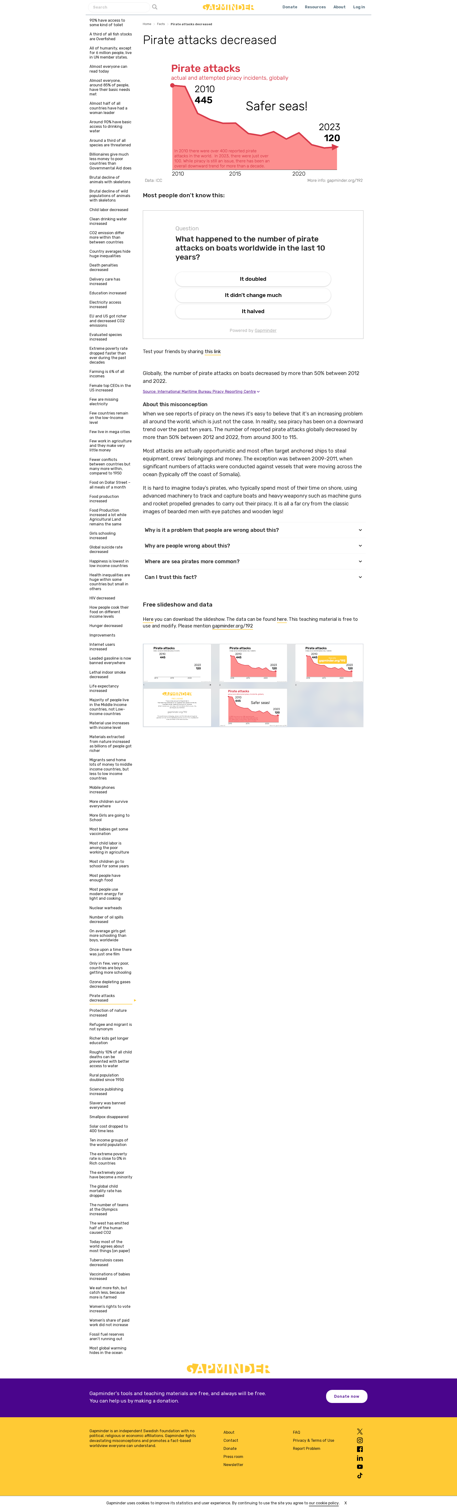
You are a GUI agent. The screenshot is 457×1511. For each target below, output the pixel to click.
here (282, 619)
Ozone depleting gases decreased (109, 984)
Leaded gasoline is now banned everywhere (110, 660)
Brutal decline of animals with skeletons (109, 179)
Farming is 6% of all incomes (106, 373)
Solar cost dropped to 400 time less (108, 1128)
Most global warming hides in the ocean (107, 1350)
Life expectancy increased (104, 688)
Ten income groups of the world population (108, 1142)
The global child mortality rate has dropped (105, 1191)
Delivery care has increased (104, 281)
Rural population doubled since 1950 (106, 1077)
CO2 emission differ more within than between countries (106, 237)
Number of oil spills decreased (106, 919)
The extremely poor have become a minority (110, 1174)
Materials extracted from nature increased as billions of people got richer (110, 744)
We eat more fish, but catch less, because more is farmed (108, 1292)
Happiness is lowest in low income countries (109, 563)
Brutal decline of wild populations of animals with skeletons (109, 195)
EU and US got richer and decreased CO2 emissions (108, 320)
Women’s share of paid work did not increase (109, 1322)
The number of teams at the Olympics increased (108, 1209)
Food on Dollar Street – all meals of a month (109, 484)
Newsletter (233, 1464)
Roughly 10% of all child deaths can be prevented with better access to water (110, 1059)
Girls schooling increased (102, 535)
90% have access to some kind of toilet (107, 22)
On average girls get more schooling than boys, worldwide (107, 935)
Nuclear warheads (105, 908)
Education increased (107, 293)
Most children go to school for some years (109, 863)
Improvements (102, 635)
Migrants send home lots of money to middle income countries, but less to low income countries (110, 769)
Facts (161, 24)
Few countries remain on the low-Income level (108, 418)
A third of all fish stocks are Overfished (110, 36)
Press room (233, 1456)
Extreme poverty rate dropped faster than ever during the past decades (108, 355)
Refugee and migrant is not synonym (110, 1026)
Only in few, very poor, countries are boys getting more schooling (110, 968)
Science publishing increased (106, 1091)
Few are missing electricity (103, 401)
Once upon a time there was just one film (110, 951)
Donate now (346, 1396)
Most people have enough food (104, 877)
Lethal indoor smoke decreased (107, 674)
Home (147, 24)
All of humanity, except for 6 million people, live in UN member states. (110, 52)
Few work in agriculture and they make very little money (110, 445)
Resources (315, 7)
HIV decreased (102, 598)
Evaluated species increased (105, 336)
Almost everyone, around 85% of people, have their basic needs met (109, 87)
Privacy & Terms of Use (313, 1440)
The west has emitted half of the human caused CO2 (109, 1227)
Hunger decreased (106, 625)
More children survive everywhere (108, 803)
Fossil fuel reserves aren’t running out (106, 1336)
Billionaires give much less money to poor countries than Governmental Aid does (110, 161)
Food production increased (104, 498)
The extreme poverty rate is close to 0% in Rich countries (108, 1158)
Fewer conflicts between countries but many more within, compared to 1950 (109, 466)
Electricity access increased (105, 304)
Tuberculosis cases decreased (106, 1262)
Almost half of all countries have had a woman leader (108, 108)
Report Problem (306, 1448)
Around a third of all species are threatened (110, 142)
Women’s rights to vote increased (109, 1308)
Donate (290, 7)
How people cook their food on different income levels (109, 612)
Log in (359, 7)
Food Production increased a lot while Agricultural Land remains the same (107, 517)
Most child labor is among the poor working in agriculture (109, 847)
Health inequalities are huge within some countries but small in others (109, 582)
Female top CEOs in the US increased (110, 387)
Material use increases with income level (109, 725)
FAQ (296, 1432)
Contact (231, 1440)
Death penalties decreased (103, 267)
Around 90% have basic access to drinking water (110, 126)
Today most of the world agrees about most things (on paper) (109, 1246)
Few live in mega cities (109, 432)
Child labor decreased (108, 209)
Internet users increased (102, 646)
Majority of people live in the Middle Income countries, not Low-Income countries (109, 707)
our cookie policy (324, 1503)
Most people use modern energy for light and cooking (106, 894)
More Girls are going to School (109, 817)
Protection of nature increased (108, 1012)
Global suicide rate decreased (106, 549)
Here (148, 619)
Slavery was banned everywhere (107, 1105)
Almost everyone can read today (108, 68)
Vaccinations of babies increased (109, 1276)
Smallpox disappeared (109, 1117)
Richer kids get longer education (109, 1040)
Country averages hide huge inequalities (109, 253)
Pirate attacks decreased (102, 997)
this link (213, 351)
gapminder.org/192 (232, 626)
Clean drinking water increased (108, 221)
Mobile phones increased (102, 789)
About (339, 7)
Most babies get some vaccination (108, 831)
